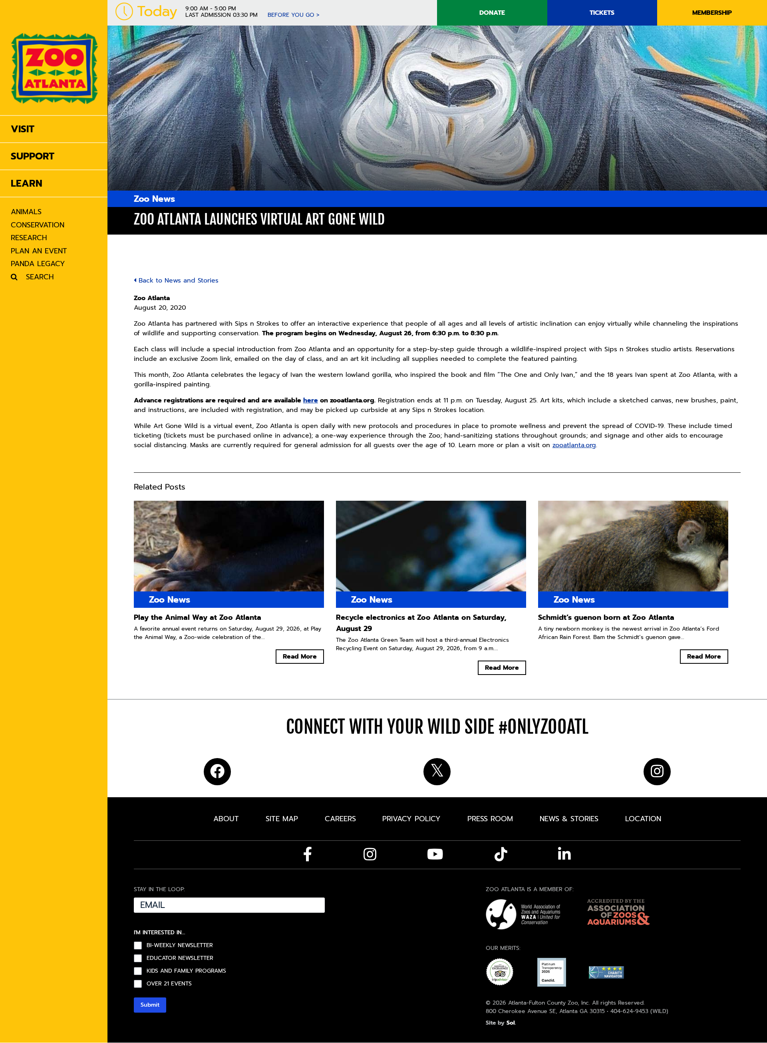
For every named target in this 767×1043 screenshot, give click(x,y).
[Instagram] (370, 854)
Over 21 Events (169, 984)
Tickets (602, 13)
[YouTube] (435, 854)
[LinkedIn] (564, 854)
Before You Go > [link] (294, 15)
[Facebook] (307, 854)
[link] (54, 57)
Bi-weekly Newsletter (180, 945)
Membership (712, 13)
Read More (300, 656)
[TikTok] (501, 854)
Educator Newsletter (180, 958)
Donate (492, 13)
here (310, 400)
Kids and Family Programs (186, 971)
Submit (150, 1005)
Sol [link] (511, 1023)
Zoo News (154, 198)
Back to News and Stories (177, 280)
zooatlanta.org (574, 445)
